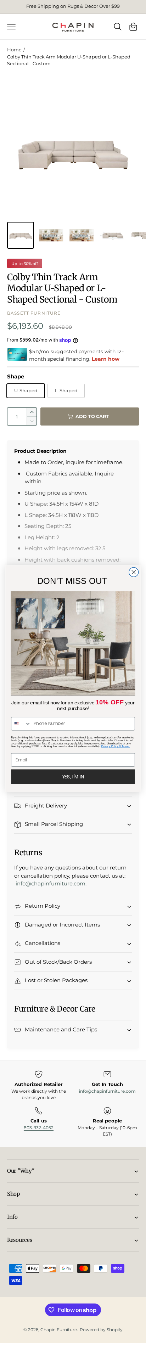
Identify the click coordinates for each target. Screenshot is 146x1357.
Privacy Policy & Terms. (115, 745)
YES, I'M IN (73, 776)
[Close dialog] (134, 572)
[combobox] (21, 723)
